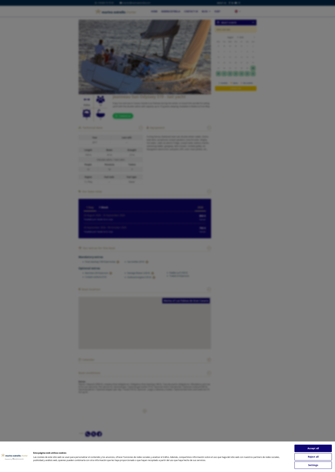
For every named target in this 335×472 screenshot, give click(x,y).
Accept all (313, 448)
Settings (313, 465)
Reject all (313, 456)
